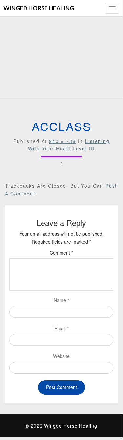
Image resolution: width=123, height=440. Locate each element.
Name (61, 300)
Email (61, 328)
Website (61, 356)
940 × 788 (62, 141)
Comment (61, 252)
